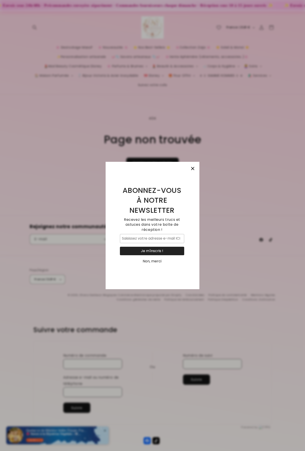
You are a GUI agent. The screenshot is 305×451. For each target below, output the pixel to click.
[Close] (193, 168)
